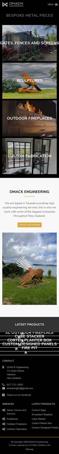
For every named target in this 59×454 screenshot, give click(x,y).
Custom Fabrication (17, 429)
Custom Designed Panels (45, 427)
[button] (51, 5)
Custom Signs (39, 410)
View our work (29, 225)
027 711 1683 (15, 384)
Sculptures (12, 419)
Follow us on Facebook (19, 395)
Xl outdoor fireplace (42, 414)
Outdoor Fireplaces (17, 424)
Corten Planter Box (42, 423)
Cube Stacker (39, 419)
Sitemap (29, 449)
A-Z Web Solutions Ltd (39, 445)
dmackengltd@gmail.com (20, 388)
